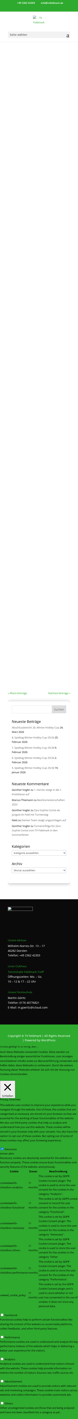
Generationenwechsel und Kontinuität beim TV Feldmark (38, 117)
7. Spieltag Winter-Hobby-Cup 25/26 (33, 747)
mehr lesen (18, 85)
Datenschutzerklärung (27, 1078)
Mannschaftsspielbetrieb (26, 658)
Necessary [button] (6, 1145)
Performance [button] (7, 1333)
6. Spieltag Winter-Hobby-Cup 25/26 (33, 758)
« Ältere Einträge (17, 693)
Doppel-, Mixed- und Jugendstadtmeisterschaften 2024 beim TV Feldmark (37, 383)
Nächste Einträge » (59, 693)
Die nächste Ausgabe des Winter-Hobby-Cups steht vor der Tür (38, 527)
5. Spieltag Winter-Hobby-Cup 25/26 (33, 768)
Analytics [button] (5, 1355)
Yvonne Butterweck (28, 596)
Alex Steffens (24, 122)
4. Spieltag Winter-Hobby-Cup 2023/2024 (36, 182)
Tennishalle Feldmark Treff (26, 972)
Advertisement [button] (9, 1377)
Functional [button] (6, 1311)
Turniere (58, 389)
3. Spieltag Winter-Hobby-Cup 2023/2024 (36, 246)
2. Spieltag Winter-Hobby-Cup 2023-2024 (35, 305)
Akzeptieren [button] (7, 1078)
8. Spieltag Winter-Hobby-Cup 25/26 (33, 737)
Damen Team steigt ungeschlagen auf (44, 820)
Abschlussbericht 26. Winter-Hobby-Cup (35, 727)
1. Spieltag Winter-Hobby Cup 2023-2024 (35, 456)
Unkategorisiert (21, 600)
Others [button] (4, 1399)
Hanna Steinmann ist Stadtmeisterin (33, 592)
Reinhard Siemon (27, 49)
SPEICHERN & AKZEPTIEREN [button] (16, 1417)
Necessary (11, 1149)
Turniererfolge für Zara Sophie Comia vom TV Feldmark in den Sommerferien (36, 830)
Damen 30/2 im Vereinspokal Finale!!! (33, 650)
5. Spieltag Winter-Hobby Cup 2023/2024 (35, 45)
